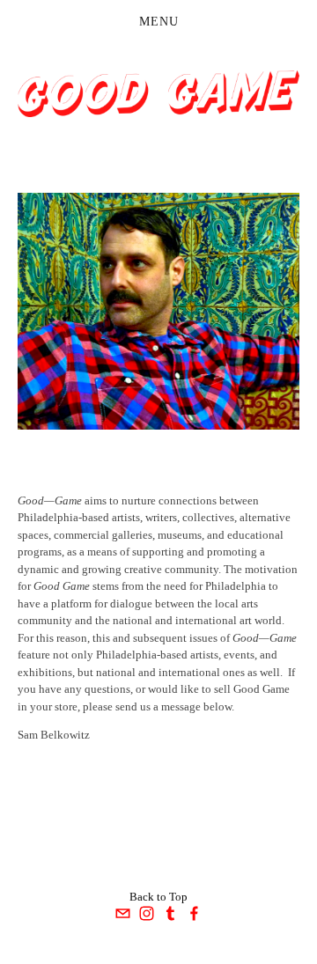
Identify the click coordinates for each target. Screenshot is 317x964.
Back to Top (158, 896)
